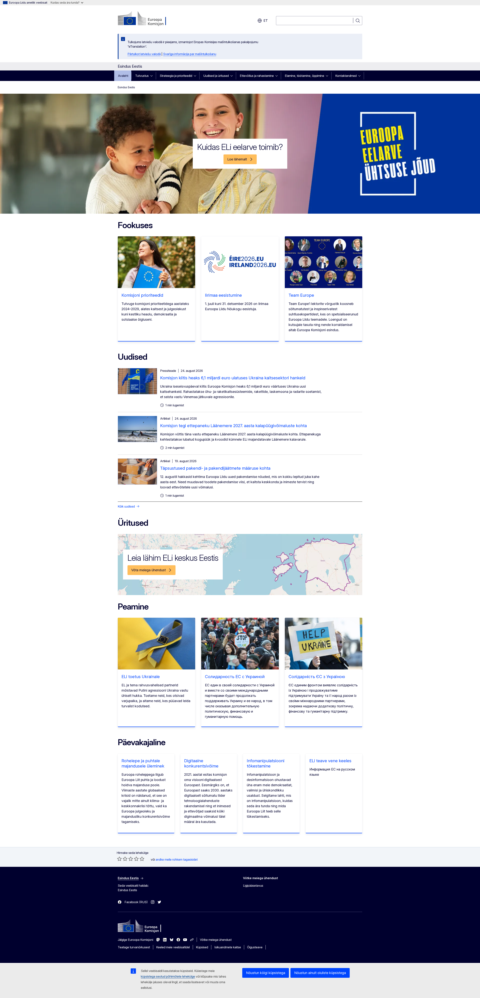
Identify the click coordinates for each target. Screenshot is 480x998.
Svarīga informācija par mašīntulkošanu (189, 54)
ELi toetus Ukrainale (141, 676)
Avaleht (123, 76)
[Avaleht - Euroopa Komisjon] (148, 18)
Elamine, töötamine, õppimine (304, 76)
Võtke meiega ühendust (216, 940)
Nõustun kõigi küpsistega (265, 973)
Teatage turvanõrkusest (134, 947)
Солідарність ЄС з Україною (317, 676)
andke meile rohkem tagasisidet (177, 859)
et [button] (265, 20)
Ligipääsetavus (253, 885)
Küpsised (202, 947)
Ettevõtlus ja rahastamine (257, 76)
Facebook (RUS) (136, 902)
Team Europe (301, 295)
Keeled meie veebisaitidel (173, 947)
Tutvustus (142, 76)
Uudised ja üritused (216, 76)
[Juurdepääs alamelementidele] (152, 75)
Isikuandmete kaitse (227, 947)
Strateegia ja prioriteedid (176, 76)
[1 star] (119, 858)
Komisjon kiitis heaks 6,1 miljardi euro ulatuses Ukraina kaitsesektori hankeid (232, 377)
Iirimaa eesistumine (223, 295)
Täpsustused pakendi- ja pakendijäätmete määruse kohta (215, 468)
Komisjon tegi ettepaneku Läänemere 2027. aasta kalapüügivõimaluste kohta (233, 425)
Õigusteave (254, 947)
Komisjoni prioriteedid (142, 295)
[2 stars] (122, 858)
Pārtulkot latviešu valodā (144, 54)
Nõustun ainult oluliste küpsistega (320, 973)
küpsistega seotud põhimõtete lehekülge (168, 976)
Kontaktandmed (346, 76)
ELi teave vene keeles (330, 760)
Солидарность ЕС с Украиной (235, 676)
